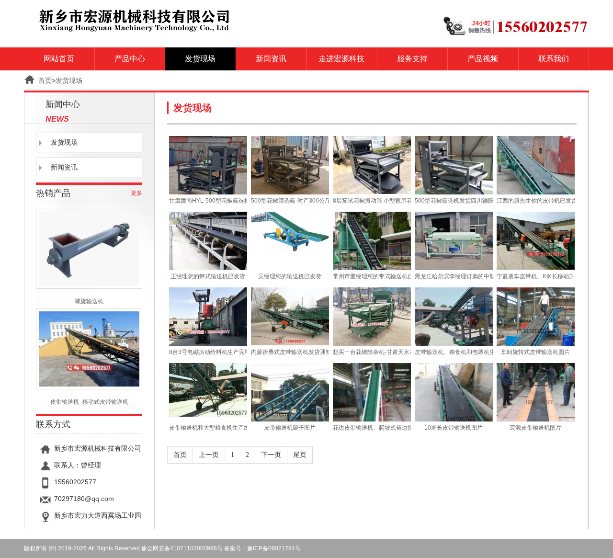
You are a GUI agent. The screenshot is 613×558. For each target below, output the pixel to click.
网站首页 (59, 59)
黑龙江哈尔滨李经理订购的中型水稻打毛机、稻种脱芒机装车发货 (453, 276)
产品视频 (482, 59)
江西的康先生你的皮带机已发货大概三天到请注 (535, 200)
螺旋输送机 (89, 301)
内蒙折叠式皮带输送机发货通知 (290, 352)
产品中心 (129, 59)
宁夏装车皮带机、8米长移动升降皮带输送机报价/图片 (535, 276)
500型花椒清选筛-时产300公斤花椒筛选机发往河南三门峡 (290, 200)
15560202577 (75, 482)
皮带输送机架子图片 (290, 427)
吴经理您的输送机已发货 (289, 276)
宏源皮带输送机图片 (535, 427)
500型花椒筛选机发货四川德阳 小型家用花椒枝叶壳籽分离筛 (453, 200)
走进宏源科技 (341, 59)
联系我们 (553, 59)
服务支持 (412, 59)
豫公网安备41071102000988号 (182, 548)
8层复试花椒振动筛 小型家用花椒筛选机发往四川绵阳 (371, 200)
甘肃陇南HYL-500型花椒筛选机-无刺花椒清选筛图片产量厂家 (208, 200)
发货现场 (200, 59)
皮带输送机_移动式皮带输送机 (89, 402)
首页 (45, 80)
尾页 (299, 454)
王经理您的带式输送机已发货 (207, 276)
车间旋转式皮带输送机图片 (535, 352)
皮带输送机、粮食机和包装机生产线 (453, 352)
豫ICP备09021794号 (274, 548)
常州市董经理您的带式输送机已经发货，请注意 (371, 276)
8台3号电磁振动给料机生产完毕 (208, 352)
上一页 (209, 454)
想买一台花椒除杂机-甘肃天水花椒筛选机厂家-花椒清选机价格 (371, 352)
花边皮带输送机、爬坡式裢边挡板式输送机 (371, 427)
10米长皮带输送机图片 (453, 427)
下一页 (271, 454)
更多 (136, 193)
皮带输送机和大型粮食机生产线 (208, 427)
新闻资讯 (271, 59)
